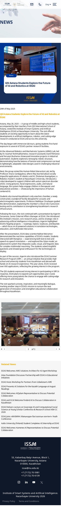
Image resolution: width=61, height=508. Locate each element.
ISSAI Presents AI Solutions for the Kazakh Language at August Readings (28, 387)
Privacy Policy (8, 501)
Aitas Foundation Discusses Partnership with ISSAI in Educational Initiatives (29, 376)
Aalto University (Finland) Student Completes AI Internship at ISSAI (30, 423)
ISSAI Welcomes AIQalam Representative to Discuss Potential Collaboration (28, 394)
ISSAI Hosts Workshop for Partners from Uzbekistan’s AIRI (26, 382)
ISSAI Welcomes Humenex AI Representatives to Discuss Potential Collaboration (30, 429)
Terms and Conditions (29, 501)
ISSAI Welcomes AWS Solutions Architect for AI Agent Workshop (29, 370)
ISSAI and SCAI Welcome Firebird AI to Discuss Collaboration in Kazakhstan (28, 401)
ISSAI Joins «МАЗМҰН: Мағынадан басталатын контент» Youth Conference (29, 417)
